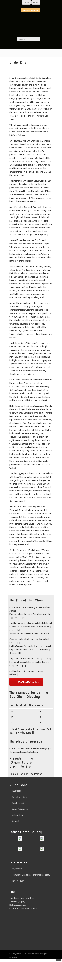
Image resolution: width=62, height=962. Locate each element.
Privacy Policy (18, 881)
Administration (18, 815)
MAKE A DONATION (28, 682)
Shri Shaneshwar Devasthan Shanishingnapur (31, 28)
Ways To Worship (20, 809)
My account (17, 869)
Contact (15, 821)
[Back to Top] (58, 958)
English (35, 2)
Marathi (26, 2)
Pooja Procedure (19, 797)
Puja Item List (18, 803)
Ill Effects (16, 791)
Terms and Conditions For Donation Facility (31, 875)
